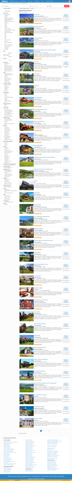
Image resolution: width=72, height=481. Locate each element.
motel (5, 37)
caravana (5, 27)
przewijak (6, 159)
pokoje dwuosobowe (8, 67)
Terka (35, 266)
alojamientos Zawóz (7, 471)
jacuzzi (6, 142)
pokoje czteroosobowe (8, 65)
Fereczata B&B (37, 335)
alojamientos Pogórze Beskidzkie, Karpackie (54, 441)
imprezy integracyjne (8, 170)
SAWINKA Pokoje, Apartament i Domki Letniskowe (44, 157)
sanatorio (5, 41)
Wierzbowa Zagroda (38, 418)
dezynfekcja (6, 189)
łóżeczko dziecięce (8, 152)
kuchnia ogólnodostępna (9, 97)
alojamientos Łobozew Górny (30, 467)
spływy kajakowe (7, 136)
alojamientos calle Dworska (51, 463)
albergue (5, 16)
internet (6, 75)
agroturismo (6, 15)
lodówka (6, 99)
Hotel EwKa (36, 85)
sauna (6, 143)
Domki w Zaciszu (37, 204)
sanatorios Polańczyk (7, 460)
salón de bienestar (7, 39)
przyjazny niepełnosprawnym (9, 165)
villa (5, 43)
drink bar (6, 108)
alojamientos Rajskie (28, 463)
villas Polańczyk (6, 462)
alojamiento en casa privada (9, 21)
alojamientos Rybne (28, 451)
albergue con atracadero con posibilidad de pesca (9, 20)
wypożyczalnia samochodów (9, 123)
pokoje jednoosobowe (8, 68)
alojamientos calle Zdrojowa (51, 460)
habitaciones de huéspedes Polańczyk (10, 452)
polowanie (6, 134)
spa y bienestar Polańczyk (8, 459)
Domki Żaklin (37, 73)
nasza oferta (45, 476)
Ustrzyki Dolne (36, 290)
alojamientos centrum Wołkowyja (52, 452)
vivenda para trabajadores (8, 44)
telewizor (6, 89)
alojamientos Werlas (28, 453)
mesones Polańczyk (7, 454)
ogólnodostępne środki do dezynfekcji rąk (10, 191)
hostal (5, 33)
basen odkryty (7, 128)
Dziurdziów (36, 171)
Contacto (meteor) (16, 476)
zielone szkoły (7, 176)
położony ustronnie (8, 182)
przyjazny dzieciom (8, 161)
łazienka (6, 88)
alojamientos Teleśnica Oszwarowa (31, 464)
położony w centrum (8, 184)
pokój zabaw (7, 158)
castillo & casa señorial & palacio (9, 30)
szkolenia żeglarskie (8, 186)
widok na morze (7, 199)
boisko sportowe (7, 130)
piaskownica (7, 156)
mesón (5, 36)
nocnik (6, 153)
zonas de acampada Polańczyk (9, 464)
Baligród (35, 147)
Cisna (35, 219)
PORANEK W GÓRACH (38, 288)
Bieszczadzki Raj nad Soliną (39, 371)
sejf (5, 122)
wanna (6, 106)
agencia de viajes (7, 14)
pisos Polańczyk (6, 456)
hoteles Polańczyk (6, 453)
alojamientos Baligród (29, 446)
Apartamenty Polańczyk (39, 26)
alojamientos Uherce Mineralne (30, 445)
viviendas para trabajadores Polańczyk (10, 463)
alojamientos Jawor (28, 455)
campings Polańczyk (7, 446)
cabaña (5, 23)
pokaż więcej (5, 49)
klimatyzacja (7, 87)
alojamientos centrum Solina (52, 453)
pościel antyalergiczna (8, 167)
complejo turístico (7, 31)
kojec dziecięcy (7, 150)
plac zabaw (6, 157)
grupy (6, 204)
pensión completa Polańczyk (8, 451)
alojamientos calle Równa (51, 462)
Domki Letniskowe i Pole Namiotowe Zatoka (43, 240)
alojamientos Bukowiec (29, 441)
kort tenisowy (7, 133)
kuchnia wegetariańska (8, 113)
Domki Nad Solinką (38, 97)
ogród (6, 102)
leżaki (5, 98)
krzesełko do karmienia (8, 151)
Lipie (35, 207)
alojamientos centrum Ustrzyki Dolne (53, 455)
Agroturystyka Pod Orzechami (40, 394)
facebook (11, 476)
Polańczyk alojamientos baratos (52, 458)
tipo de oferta (5, 13)
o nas (42, 476)
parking (6, 77)
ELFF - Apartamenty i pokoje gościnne (42, 216)
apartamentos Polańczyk (8, 443)
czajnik (6, 93)
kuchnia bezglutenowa (8, 111)
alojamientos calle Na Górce (51, 467)
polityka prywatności (35, 476)
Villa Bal (35, 181)
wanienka (6, 162)
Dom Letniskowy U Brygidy (39, 323)
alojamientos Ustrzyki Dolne (30, 450)
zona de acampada (7, 46)
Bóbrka (35, 326)
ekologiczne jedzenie (8, 109)
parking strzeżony (7, 78)
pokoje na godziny (8, 118)
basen (6, 126)
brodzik (6, 148)
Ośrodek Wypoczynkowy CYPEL (40, 109)
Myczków (35, 88)
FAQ (30, 476)
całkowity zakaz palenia (8, 74)
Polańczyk (35, 16)
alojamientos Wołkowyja (7, 469)
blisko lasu (6, 180)
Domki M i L (36, 61)
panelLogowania (60, 476)
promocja (4, 58)
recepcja (6, 121)
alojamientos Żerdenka (29, 461)
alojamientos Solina (7, 470)
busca (67, 6)
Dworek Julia (36, 14)
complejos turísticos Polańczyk (9, 450)
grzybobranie (7, 131)
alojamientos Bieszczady (29, 469)
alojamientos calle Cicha (51, 466)
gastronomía (6, 47)
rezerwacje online (7, 11)
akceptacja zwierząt (8, 73)
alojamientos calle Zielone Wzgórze (53, 468)
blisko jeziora (7, 179)
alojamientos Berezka (7, 468)
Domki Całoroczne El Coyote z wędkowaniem (43, 169)
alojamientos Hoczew (28, 444)
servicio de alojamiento (8, 42)
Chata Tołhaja (37, 192)
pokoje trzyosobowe (8, 69)
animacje (6, 147)
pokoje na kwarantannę (8, 192)
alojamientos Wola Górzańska (30, 462)
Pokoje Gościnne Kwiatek (39, 406)
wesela (6, 172)
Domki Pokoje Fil (37, 276)
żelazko (6, 90)
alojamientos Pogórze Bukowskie (52, 443)
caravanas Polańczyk (7, 447)
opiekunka (6, 155)
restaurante (6, 48)
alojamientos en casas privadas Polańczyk (10, 442)
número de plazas (6, 54)
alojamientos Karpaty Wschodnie (52, 442)
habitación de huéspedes (8, 32)
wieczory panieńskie (8, 175)
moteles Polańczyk (7, 455)
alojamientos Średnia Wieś (29, 459)
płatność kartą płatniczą (8, 201)
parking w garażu (7, 79)
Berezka (35, 76)
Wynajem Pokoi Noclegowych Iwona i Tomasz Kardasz (45, 383)
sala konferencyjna (8, 171)
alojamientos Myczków (7, 467)
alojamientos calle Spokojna (51, 464)
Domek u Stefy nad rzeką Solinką (41, 359)
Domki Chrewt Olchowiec (39, 121)
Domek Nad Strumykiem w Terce (41, 264)
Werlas (35, 195)
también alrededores (7, 8)
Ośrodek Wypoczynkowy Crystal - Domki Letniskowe (45, 50)
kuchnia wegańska (8, 112)
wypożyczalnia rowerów (8, 139)
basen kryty (6, 127)
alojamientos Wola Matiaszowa (30, 452)
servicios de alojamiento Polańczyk (9, 461)
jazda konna (7, 132)
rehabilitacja (7, 80)
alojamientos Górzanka (29, 458)
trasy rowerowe (7, 137)
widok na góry (7, 195)
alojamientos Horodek (29, 454)
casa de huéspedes (7, 28)
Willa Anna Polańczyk (38, 228)
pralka (6, 104)
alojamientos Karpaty (28, 470)
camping (5, 26)
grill (5, 94)
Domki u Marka (37, 252)
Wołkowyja (35, 243)
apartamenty (7, 63)
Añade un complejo (53, 476)
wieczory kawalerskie (8, 174)
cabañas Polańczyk (7, 444)
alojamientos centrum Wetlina (52, 456)
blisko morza (7, 181)
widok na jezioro (7, 196)
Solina (35, 278)
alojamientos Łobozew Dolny (30, 442)
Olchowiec (35, 373)
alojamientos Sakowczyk (29, 460)
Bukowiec (35, 100)
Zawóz (35, 183)
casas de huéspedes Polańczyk (9, 448)
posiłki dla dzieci (7, 114)
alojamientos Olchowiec (29, 447)
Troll (35, 133)
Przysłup (35, 338)
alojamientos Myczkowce (29, 443)
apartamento (6, 22)
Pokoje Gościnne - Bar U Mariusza (41, 300)
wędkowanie (7, 138)
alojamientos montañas (51, 448)
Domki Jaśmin (37, 311)
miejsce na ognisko (8, 100)
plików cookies (17, 480)
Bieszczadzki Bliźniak (38, 145)
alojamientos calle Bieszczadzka (52, 465)
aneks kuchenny (7, 84)
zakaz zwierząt (7, 82)
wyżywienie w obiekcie (8, 116)
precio (4, 51)
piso (5, 38)
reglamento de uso (25, 476)
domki (6, 64)
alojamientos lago (50, 449)
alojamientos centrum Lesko (51, 454)
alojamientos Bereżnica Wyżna (30, 456)
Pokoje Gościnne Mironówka (40, 347)
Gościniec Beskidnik (38, 38)
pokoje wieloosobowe (8, 70)
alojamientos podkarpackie (51, 446)
